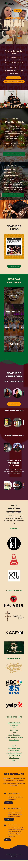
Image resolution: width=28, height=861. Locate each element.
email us (8, 839)
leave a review (9, 819)
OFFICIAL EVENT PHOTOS (14, 153)
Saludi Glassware (14, 758)
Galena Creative (14, 740)
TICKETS (17, 10)
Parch (14, 760)
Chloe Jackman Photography (14, 737)
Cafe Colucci (14, 730)
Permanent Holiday (14, 750)
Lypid (14, 745)
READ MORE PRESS (14, 266)
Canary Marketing (14, 735)
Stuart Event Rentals (14, 755)
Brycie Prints (14, 725)
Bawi (14, 727)
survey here (8, 802)
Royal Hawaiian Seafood (14, 753)
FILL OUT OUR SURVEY (13, 77)
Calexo (14, 732)
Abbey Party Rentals (14, 722)
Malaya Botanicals (14, 748)
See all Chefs (14, 404)
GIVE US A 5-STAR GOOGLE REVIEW (14, 81)
